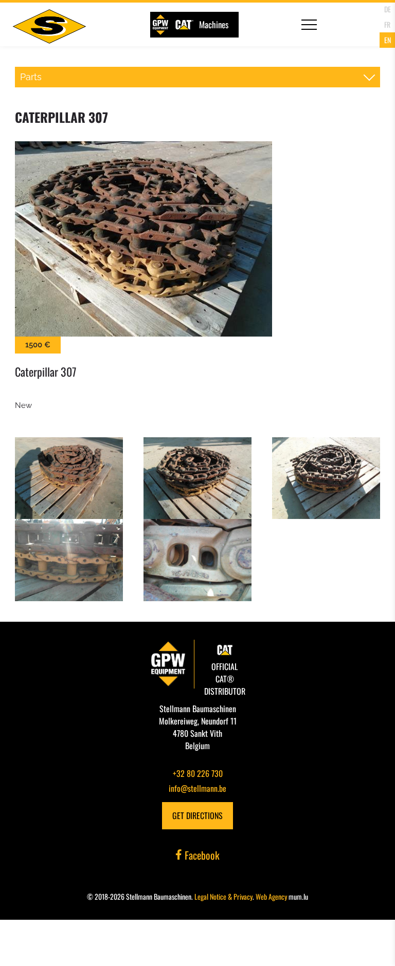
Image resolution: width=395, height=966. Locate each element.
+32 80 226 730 (198, 773)
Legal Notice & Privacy (223, 896)
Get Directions (197, 815)
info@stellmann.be (197, 788)
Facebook (201, 855)
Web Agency (271, 896)
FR (387, 24)
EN (387, 39)
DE (387, 9)
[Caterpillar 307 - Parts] (197, 239)
